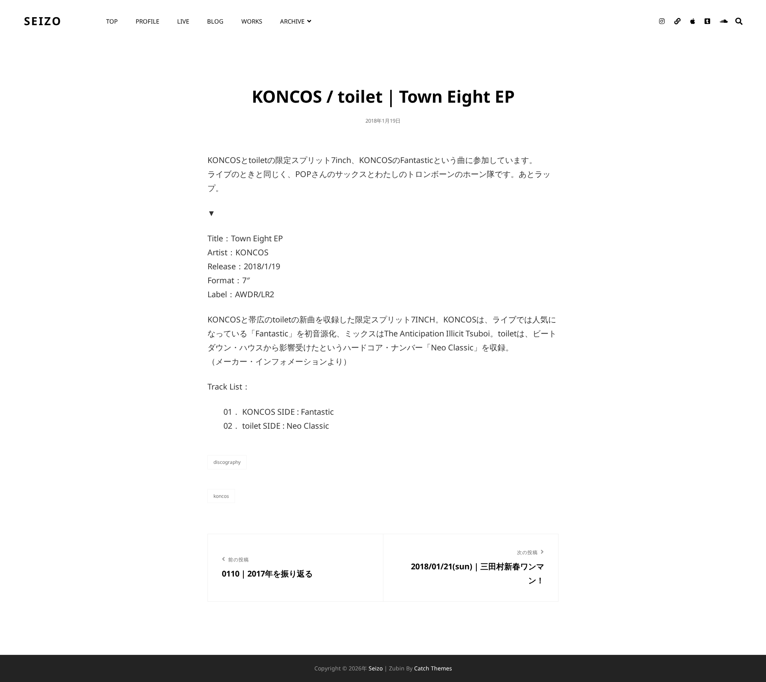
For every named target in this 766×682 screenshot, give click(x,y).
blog (215, 21)
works (251, 21)
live (183, 21)
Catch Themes (433, 668)
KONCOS (221, 496)
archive (292, 21)
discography (227, 462)
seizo (43, 20)
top (112, 21)
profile (147, 21)
